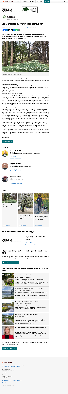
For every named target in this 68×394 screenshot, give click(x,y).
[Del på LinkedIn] (7, 30)
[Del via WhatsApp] (16, 30)
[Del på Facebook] (4, 30)
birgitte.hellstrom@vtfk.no (16, 170)
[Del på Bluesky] (14, 30)
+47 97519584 (28, 242)
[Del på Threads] (12, 30)
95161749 (15, 182)
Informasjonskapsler (6, 382)
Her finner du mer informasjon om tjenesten (11, 366)
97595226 (15, 169)
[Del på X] (9, 30)
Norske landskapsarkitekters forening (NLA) (20, 27)
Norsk (3, 387)
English (6, 387)
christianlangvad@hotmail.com (17, 183)
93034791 (15, 156)
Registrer (5, 262)
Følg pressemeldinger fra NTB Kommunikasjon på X (12, 380)
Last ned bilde (6, 225)
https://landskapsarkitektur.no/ (32, 244)
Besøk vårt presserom (9, 348)
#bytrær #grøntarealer (7, 141)
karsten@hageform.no (15, 158)
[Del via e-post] (19, 30)
